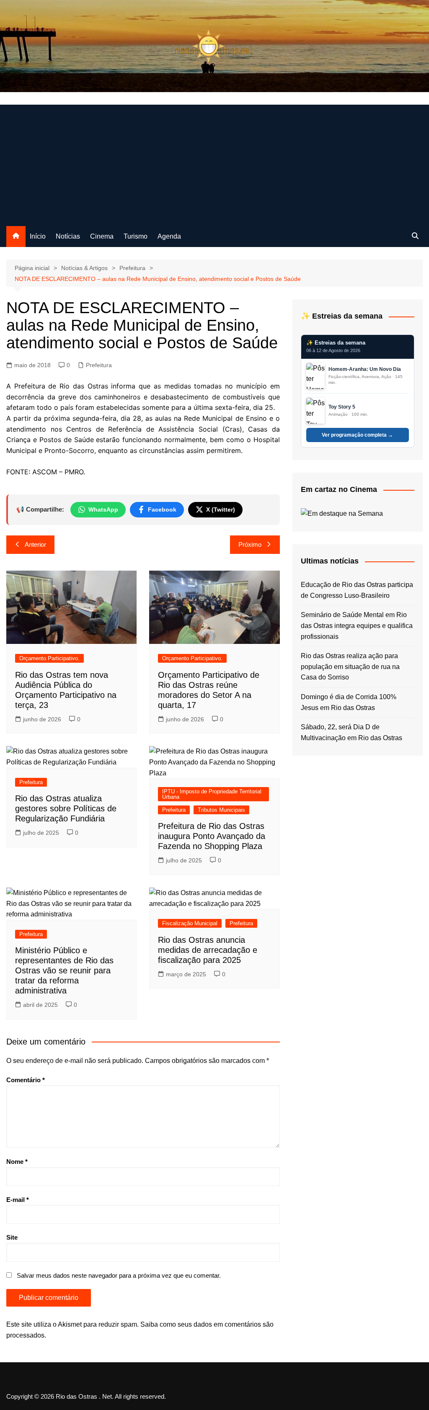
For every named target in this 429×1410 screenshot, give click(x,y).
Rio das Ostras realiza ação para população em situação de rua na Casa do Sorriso (350, 666)
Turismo (135, 236)
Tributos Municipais (221, 810)
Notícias (68, 236)
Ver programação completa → (357, 434)
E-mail (17, 1199)
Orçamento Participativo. (49, 658)
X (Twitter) (220, 509)
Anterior (35, 544)
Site (12, 1237)
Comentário (25, 1079)
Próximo (249, 544)
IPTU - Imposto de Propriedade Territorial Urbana (211, 794)
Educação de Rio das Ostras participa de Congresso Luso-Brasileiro (357, 590)
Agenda (169, 236)
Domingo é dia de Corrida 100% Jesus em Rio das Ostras (348, 702)
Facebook (162, 509)
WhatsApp (103, 509)
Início (38, 236)
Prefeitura (99, 365)
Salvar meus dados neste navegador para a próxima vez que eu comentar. (119, 1275)
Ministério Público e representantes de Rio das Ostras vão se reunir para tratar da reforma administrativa (64, 970)
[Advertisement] (214, 163)
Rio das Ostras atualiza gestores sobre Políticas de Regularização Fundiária (65, 808)
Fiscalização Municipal (189, 923)
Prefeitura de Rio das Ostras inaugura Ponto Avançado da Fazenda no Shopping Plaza (211, 836)
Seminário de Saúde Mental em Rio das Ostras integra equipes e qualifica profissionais (357, 625)
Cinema (102, 236)
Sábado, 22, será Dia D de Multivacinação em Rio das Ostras (351, 732)
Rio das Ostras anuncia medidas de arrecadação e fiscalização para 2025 (207, 950)
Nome (17, 1161)
